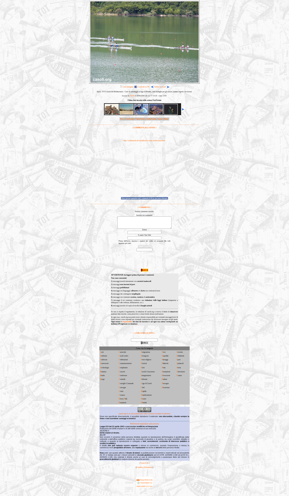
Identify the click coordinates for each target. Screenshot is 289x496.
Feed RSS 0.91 (146, 480)
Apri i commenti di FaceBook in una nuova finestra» (144, 141)
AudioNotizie (151, 119)
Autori (160, 119)
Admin (132, 96)
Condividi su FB (143, 87)
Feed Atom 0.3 (146, 483)
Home (166, 119)
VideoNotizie (140, 119)
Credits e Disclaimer (144, 467)
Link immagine (128, 87)
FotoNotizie (129, 119)
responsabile (127, 322)
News (122, 119)
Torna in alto (144, 463)
